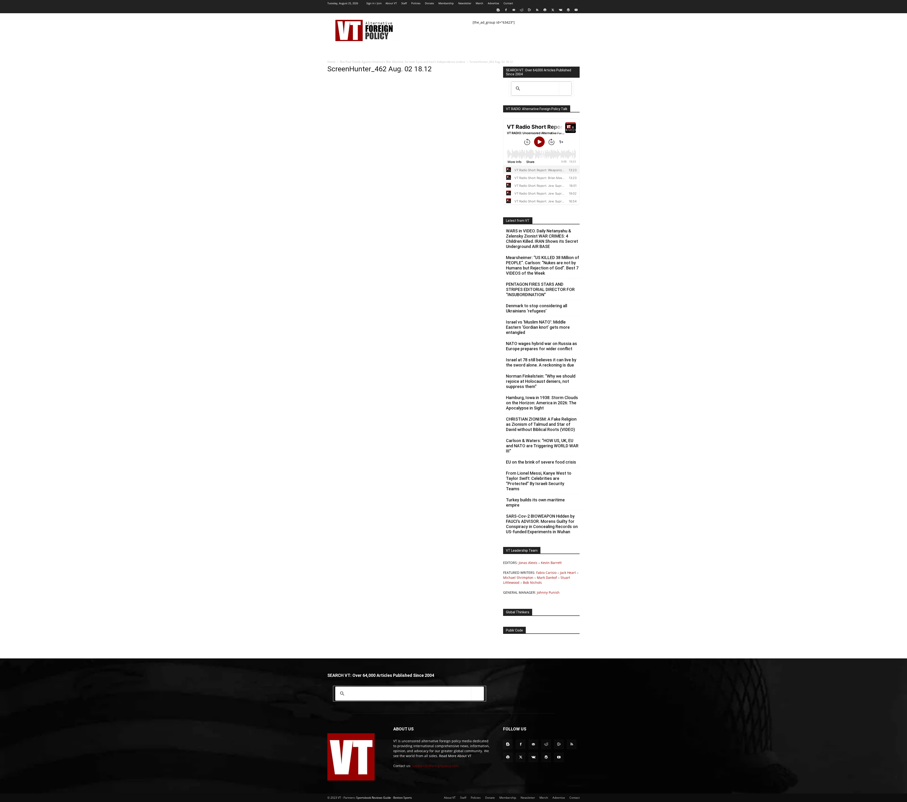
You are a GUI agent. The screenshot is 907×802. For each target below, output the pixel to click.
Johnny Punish (548, 592)
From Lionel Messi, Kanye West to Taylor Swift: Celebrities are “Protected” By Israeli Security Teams (538, 481)
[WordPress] (568, 10)
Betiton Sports (402, 798)
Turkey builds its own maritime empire (535, 502)
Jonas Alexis (528, 562)
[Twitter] (552, 10)
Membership (446, 3)
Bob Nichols (532, 582)
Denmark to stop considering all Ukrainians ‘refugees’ (536, 308)
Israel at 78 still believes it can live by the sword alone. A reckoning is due (541, 362)
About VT (391, 3)
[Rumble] (529, 10)
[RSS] (537, 10)
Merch (479, 3)
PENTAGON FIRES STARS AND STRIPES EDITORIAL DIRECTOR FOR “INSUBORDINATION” (540, 289)
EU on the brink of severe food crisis (541, 462)
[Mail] (513, 10)
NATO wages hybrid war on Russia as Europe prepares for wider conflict (541, 346)
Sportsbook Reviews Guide (373, 798)
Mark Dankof (547, 577)
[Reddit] (521, 10)
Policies (415, 3)
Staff (404, 3)
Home (331, 62)
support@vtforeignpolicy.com (435, 766)
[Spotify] (544, 10)
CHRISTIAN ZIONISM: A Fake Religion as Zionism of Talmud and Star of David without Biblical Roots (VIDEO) (541, 424)
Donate (429, 3)
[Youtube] (576, 10)
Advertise (493, 3)
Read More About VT (455, 756)
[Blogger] (498, 10)
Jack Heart (568, 572)
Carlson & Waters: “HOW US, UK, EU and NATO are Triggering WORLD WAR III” (542, 445)
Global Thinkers (517, 612)
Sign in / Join (374, 3)
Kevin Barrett (551, 562)
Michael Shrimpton (518, 577)
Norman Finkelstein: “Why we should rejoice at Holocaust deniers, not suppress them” (540, 381)
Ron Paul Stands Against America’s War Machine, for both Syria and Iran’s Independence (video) (402, 62)
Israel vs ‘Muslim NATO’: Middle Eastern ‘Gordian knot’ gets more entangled (538, 327)
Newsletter (464, 3)
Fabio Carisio (546, 572)
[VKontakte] (560, 10)
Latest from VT (518, 220)
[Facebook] (505, 10)
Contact (508, 3)
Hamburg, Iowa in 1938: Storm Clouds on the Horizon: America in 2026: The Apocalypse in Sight (542, 402)
